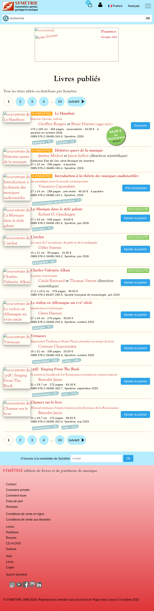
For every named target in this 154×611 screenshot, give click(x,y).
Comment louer (16, 495)
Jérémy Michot (50, 155)
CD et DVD (13, 543)
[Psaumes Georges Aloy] (77, 60)
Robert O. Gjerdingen (56, 214)
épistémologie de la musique (56, 201)
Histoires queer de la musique (79, 150)
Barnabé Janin (50, 379)
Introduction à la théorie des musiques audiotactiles (97, 175)
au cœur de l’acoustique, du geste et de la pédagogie (64, 242)
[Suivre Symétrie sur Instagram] (12, 586)
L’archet (37, 237)
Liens (9, 561)
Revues (11, 537)
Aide (9, 556)
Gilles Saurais (49, 247)
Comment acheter (18, 490)
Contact (11, 484)
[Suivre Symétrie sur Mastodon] (32, 586)
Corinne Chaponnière (57, 346)
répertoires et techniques (47, 308)
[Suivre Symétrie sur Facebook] (26, 586)
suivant (74, 101)
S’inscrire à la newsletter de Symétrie (45, 458)
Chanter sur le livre (46, 402)
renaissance (45, 394)
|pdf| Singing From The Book (55, 369)
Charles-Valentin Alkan (50, 270)
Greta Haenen (50, 313)
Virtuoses (38, 335)
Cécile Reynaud (51, 280)
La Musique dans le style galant (56, 209)
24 (60, 101)
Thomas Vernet (83, 280)
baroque (42, 142)
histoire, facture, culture (46, 119)
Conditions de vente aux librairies (28, 519)
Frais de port (14, 501)
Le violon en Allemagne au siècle (61, 302)
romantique (45, 361)
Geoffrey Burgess (52, 123)
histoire (65, 142)
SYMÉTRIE (13, 470)
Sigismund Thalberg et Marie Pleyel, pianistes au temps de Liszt (72, 341)
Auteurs (11, 549)
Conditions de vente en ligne (25, 514)
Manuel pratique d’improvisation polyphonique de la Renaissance (75, 408)
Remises (12, 506)
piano (71, 360)
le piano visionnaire (44, 276)
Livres (10, 526)
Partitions (12, 532)
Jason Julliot (78, 155)
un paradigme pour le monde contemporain (59, 181)
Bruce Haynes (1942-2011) (91, 123)
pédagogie (43, 262)
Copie (10, 567)
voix (69, 394)
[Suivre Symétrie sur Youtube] (19, 586)
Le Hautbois (65, 113)
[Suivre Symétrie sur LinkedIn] (39, 586)
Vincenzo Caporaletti (56, 186)
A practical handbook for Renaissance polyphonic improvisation (74, 375)
